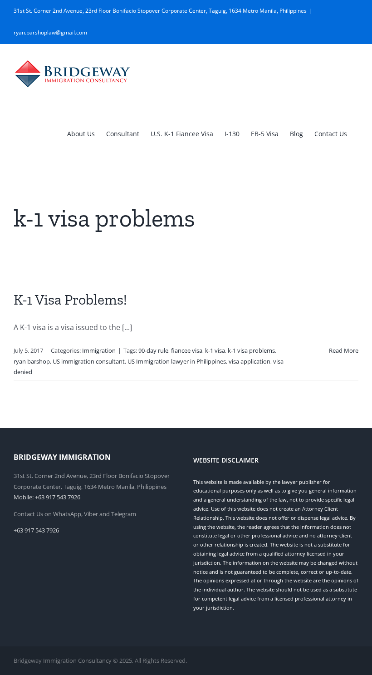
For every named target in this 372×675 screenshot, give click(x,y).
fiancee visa (186, 350)
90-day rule (153, 350)
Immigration (99, 350)
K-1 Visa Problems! (70, 299)
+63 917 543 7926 (36, 530)
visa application (249, 361)
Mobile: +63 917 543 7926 (47, 497)
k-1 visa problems (251, 350)
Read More (343, 350)
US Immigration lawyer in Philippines (176, 361)
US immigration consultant (89, 361)
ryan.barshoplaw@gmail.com (50, 32)
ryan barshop (32, 361)
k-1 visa (215, 350)
